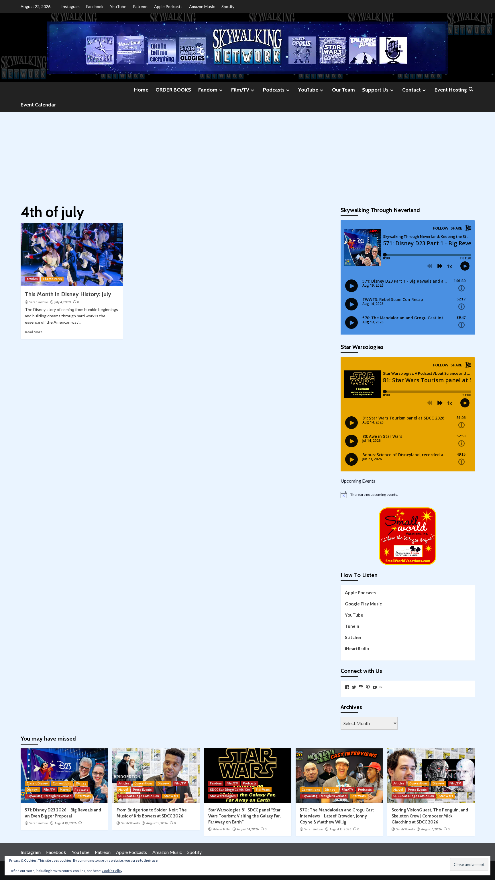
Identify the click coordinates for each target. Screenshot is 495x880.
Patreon (140, 6)
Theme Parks (52, 279)
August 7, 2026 (431, 829)
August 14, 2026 (248, 829)
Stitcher (353, 637)
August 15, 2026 (157, 823)
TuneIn (352, 626)
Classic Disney (37, 783)
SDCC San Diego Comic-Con (138, 796)
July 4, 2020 (62, 302)
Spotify (227, 6)
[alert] (408, 494)
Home (141, 90)
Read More (33, 332)
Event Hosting (451, 90)
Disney (81, 783)
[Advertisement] (247, 155)
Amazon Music (202, 6)
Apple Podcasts (168, 6)
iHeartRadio (357, 648)
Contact (411, 90)
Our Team (343, 90)
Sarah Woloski (38, 302)
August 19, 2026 (65, 823)
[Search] (471, 90)
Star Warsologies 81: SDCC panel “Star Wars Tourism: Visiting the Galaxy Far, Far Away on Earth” (244, 816)
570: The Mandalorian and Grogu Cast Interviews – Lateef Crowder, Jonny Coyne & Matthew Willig (337, 816)
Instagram (70, 6)
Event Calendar (38, 105)
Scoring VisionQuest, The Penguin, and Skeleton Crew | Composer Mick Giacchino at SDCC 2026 (430, 816)
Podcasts (273, 90)
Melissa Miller (222, 829)
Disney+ (33, 790)
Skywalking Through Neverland (49, 796)
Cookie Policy (112, 871)
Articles (32, 279)
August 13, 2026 (340, 829)
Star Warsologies (223, 796)
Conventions (62, 783)
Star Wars (83, 796)
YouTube (118, 6)
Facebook (94, 6)
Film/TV (240, 90)
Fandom (207, 90)
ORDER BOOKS (173, 90)
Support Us (375, 90)
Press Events (142, 790)
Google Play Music (363, 603)
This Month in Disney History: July (68, 294)
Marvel (65, 790)
